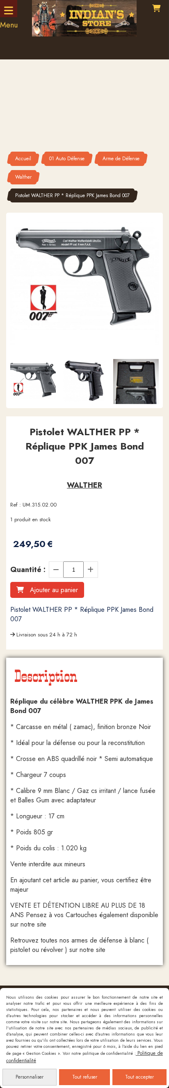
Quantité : (28, 569)
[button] (147, 381)
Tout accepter (139, 1077)
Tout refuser (84, 1077)
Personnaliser (29, 1077)
